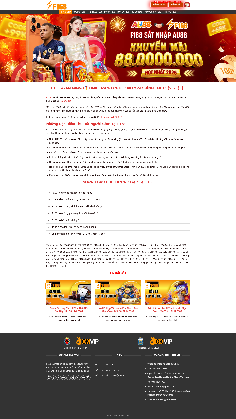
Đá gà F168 (109, 12)
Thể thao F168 (95, 12)
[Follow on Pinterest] (73, 377)
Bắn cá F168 (123, 12)
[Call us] (68, 377)
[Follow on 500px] (83, 377)
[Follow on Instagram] (49, 377)
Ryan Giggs (65, 101)
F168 (48, 364)
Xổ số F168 (137, 12)
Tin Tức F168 (170, 12)
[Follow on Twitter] (58, 377)
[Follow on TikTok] (53, 377)
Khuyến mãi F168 (153, 12)
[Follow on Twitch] (88, 377)
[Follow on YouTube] (78, 377)
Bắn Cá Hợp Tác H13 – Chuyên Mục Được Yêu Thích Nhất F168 (167, 310)
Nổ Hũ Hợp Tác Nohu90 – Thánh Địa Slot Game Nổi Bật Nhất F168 (118, 310)
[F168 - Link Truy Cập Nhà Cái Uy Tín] (60, 5)
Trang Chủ (65, 12)
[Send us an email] (63, 377)
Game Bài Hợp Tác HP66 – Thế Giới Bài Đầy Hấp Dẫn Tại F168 (69, 310)
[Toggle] (49, 193)
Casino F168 (79, 12)
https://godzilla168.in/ (111, 117)
